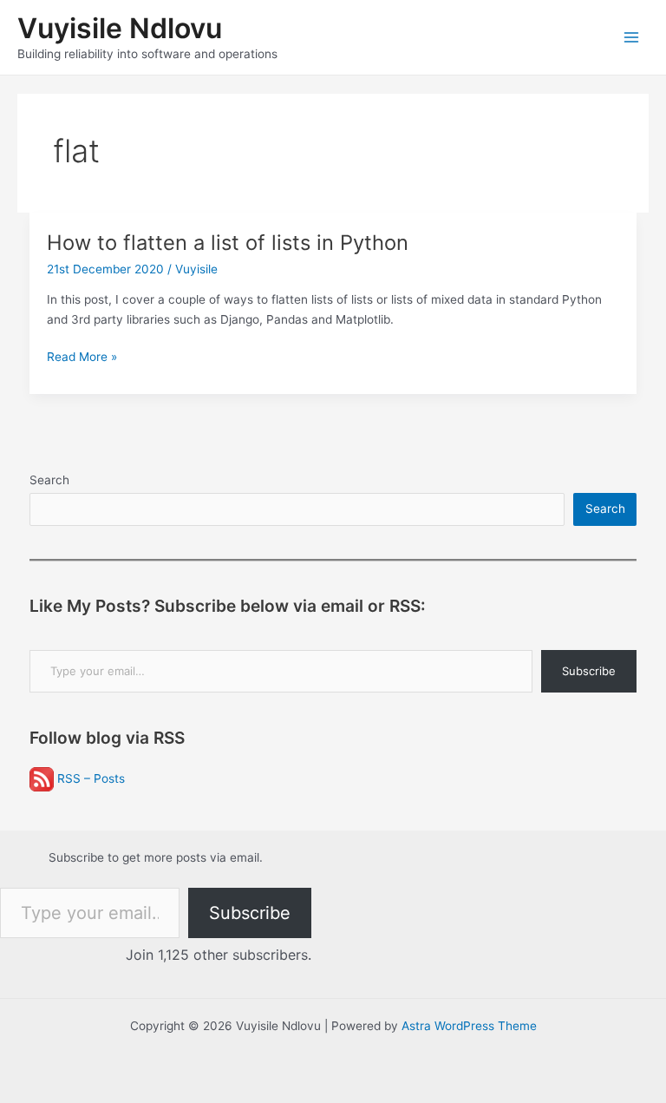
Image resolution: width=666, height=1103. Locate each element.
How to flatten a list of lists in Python (227, 242)
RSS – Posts (89, 778)
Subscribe (589, 671)
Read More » (82, 358)
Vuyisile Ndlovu (119, 28)
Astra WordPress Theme (469, 1026)
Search (49, 480)
